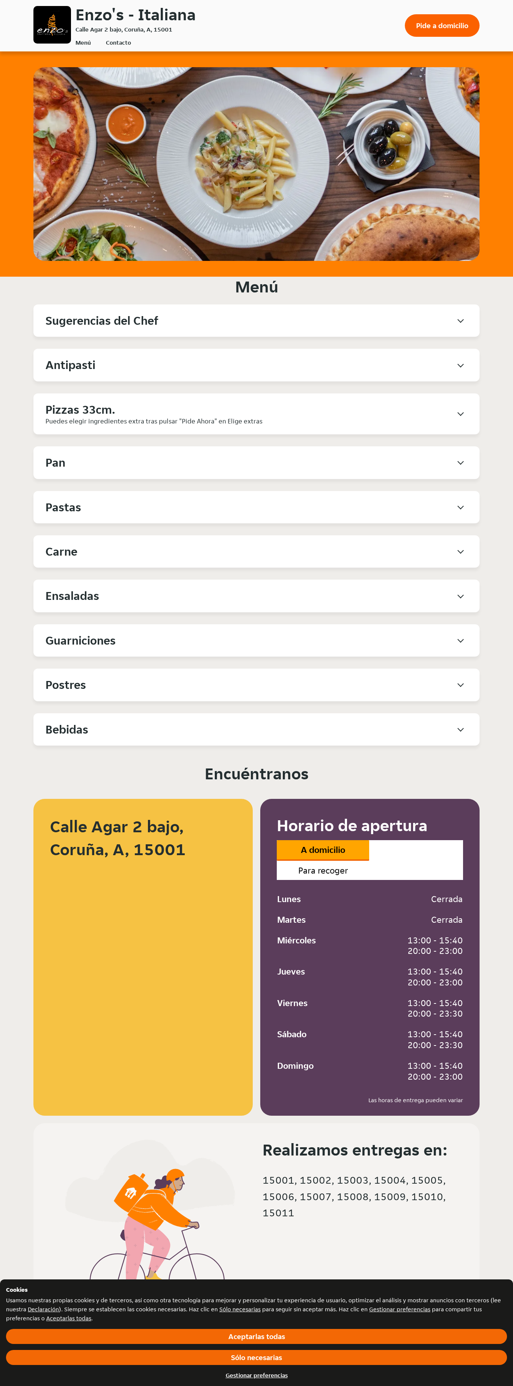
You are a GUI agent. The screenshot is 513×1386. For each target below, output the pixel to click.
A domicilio (323, 850)
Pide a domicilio (442, 25)
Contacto (118, 43)
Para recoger (323, 870)
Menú (83, 43)
